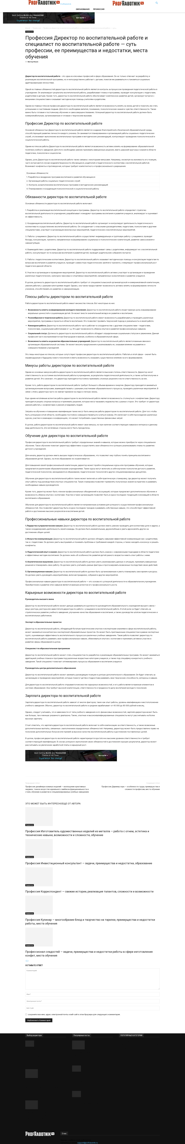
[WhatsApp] (65, 67)
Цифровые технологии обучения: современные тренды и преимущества (92, 1078)
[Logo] (93, 5)
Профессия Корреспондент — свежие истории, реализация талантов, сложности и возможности (89, 891)
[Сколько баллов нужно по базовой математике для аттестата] (92, 1094)
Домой (27, 28)
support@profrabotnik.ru (87, 1143)
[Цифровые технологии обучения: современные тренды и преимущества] (92, 1068)
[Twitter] (53, 67)
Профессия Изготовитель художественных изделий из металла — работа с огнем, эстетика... (43, 1086)
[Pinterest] (59, 67)
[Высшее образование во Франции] (92, 1045)
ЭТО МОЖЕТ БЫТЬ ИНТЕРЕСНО (43, 803)
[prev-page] (26, 961)
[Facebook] (47, 67)
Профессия (98, 9)
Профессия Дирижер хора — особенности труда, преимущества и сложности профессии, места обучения (130, 787)
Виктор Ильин (33, 62)
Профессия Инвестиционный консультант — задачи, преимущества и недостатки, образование (88, 863)
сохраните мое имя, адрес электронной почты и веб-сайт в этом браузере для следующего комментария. (74, 1014)
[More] (71, 67)
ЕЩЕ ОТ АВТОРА (71, 803)
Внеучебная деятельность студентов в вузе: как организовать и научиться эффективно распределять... (43, 1054)
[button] (157, 3)
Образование (83, 9)
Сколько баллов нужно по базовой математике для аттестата (88, 1103)
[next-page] (28, 961)
